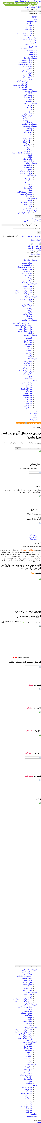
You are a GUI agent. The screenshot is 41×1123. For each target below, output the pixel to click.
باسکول (29, 200)
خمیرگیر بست (27, 44)
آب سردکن (28, 95)
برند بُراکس (33, 46)
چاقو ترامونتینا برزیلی (20, 85)
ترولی (30, 25)
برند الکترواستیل (26, 389)
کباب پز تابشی (27, 35)
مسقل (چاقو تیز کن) (25, 213)
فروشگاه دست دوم (30, 208)
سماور (30, 68)
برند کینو (29, 407)
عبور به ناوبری (35, 1)
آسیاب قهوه (28, 180)
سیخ (30, 112)
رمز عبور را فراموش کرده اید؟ (30, 236)
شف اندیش (28, 114)
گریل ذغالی (28, 354)
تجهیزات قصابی (31, 163)
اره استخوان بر (27, 165)
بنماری (25, 118)
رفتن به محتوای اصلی (22, 1)
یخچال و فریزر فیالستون (23, 292)
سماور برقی (27, 275)
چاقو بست (24, 83)
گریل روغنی (28, 161)
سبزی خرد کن (27, 273)
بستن (39, 1122)
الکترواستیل (28, 97)
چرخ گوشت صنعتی (25, 173)
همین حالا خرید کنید (34, 423)
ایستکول (29, 99)
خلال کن (29, 27)
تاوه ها (30, 105)
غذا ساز (29, 346)
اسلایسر (29, 128)
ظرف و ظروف (26, 116)
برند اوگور (28, 391)
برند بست (33, 42)
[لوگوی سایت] (33, 7)
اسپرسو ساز (27, 367)
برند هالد (34, 56)
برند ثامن (29, 399)
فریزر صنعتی (27, 72)
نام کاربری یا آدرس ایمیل (31, 225)
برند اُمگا (29, 387)
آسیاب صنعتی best (25, 62)
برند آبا (25, 142)
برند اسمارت (27, 395)
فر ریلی (29, 149)
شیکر (30, 190)
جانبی (30, 109)
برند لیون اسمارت (25, 401)
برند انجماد (28, 385)
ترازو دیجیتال (32, 198)
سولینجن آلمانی (22, 81)
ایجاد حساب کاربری (31, 221)
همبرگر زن (28, 151)
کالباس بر (28, 157)
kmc (35, 19)
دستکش (29, 134)
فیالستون (28, 101)
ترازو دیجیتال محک (25, 204)
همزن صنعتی (27, 77)
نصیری (25, 120)
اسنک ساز (28, 182)
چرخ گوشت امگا (26, 171)
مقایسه (34, 1114)
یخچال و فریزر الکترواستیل (22, 290)
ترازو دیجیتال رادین (25, 202)
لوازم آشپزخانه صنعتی (29, 211)
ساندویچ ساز (27, 188)
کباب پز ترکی (27, 159)
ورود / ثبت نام (32, 1116)
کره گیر (29, 277)
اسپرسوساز (28, 184)
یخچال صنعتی (27, 89)
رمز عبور (37, 228)
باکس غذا (29, 130)
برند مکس (33, 54)
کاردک (30, 155)
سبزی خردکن (27, 66)
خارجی (29, 206)
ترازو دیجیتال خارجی (24, 331)
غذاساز (29, 147)
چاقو (30, 79)
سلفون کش (28, 29)
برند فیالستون (27, 383)
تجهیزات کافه (32, 175)
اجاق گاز (29, 23)
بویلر (30, 186)
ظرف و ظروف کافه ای (23, 192)
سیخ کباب (28, 308)
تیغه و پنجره (28, 167)
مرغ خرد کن (27, 75)
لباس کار (29, 122)
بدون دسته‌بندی (31, 21)
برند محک (33, 52)
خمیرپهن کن (28, 132)
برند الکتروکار (32, 37)
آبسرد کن (28, 295)
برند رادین (28, 393)
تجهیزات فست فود (30, 126)
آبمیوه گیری (28, 178)
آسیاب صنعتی (27, 60)
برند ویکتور (28, 405)
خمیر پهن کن (27, 340)
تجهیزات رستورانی (30, 103)
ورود (39, 232)
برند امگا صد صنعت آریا (28, 39)
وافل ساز (28, 196)
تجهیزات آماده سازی (29, 58)
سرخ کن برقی (27, 138)
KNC (30, 93)
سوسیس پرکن (27, 70)
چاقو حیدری (23, 87)
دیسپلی (29, 136)
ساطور (29, 169)
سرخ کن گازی (27, 140)
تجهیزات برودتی (31, 91)
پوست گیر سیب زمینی (24, 33)
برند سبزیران (32, 50)
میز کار (29, 31)
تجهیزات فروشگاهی (29, 124)
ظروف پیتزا (28, 145)
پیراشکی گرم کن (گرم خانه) (22, 153)
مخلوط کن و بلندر (25, 194)
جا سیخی (29, 107)
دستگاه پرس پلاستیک (24, 64)
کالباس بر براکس (26, 48)
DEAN (34, 17)
